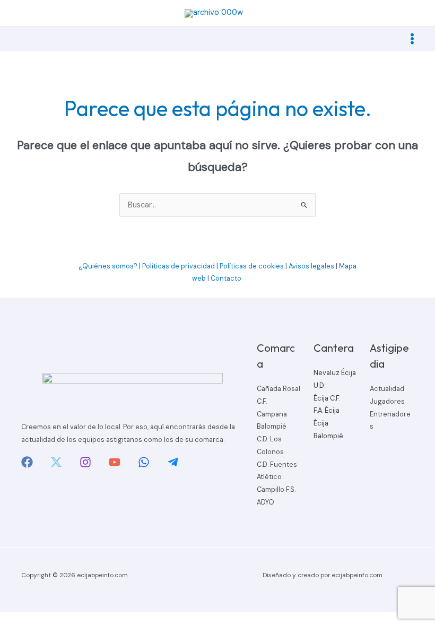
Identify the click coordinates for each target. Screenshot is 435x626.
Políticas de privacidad (178, 266)
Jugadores (387, 401)
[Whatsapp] (144, 462)
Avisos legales (311, 266)
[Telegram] (173, 462)
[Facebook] (27, 462)
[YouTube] (114, 462)
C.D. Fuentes (277, 464)
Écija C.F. (327, 398)
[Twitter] (56, 462)
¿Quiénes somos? (108, 266)
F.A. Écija (327, 410)
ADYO (265, 502)
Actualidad (387, 388)
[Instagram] (85, 462)
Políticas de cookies (252, 266)
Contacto (227, 278)
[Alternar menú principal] (412, 39)
